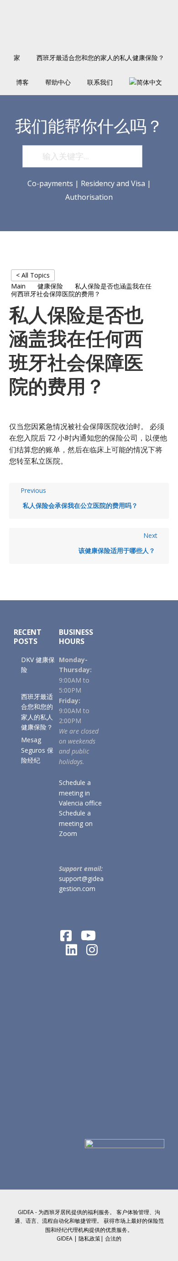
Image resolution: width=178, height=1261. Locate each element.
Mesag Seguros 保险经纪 (37, 750)
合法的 (113, 1238)
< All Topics (33, 275)
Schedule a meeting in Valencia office (80, 792)
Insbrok (89, 23)
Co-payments (50, 183)
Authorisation (89, 197)
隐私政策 (89, 1238)
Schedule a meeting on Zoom (76, 823)
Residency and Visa (113, 183)
